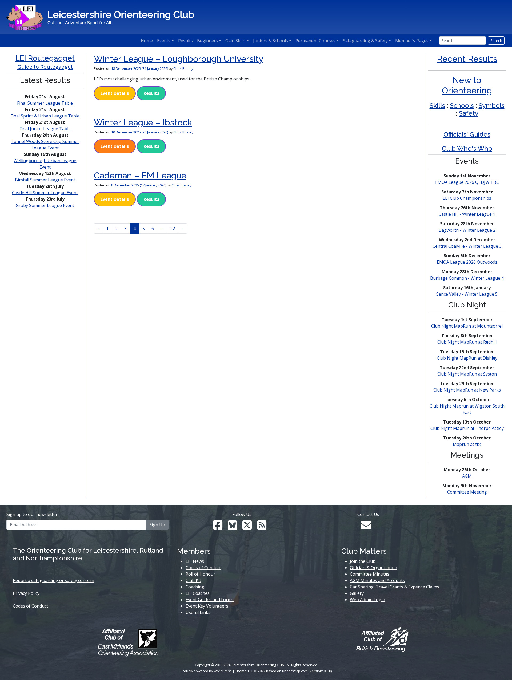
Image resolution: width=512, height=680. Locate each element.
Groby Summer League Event (45, 205)
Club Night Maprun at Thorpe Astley (467, 428)
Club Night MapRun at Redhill (467, 342)
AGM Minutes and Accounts (377, 580)
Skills (437, 105)
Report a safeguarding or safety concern (53, 580)
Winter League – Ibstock (143, 122)
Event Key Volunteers (207, 606)
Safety (468, 113)
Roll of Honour (200, 574)
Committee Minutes (369, 574)
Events (163, 41)
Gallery (357, 593)
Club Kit (193, 580)
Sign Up (157, 525)
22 (172, 228)
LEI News (195, 561)
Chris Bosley (183, 68)
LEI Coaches (198, 593)
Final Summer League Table (45, 103)
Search (496, 40)
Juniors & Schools (270, 41)
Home (147, 41)
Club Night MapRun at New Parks (467, 390)
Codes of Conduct (30, 606)
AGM (467, 476)
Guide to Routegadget (45, 66)
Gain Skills (235, 41)
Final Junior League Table (45, 129)
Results (185, 41)
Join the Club (362, 561)
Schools (462, 105)
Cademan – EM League (140, 175)
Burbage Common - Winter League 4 (467, 278)
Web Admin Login (367, 599)
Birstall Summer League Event (45, 180)
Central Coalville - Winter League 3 (467, 246)
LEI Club (467, 198)
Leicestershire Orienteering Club (120, 14)
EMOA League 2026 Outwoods (467, 262)
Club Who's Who (467, 148)
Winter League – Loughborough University (178, 59)
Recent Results (467, 59)
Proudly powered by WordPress (206, 671)
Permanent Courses (315, 41)
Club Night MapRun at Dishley (467, 358)
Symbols (492, 105)
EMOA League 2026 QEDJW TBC (467, 182)
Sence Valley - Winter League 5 (467, 294)
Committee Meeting (467, 492)
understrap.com (295, 671)
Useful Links (198, 612)
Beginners (207, 41)
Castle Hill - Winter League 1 (467, 214)
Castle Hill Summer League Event (45, 193)
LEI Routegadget (45, 58)
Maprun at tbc (467, 444)
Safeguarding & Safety (365, 41)
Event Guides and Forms (210, 599)
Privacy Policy (26, 593)
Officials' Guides (466, 134)
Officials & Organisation (373, 568)
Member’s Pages (412, 41)
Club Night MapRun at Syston (467, 374)
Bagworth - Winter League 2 (467, 230)
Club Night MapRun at (467, 326)
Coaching (195, 587)
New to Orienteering (467, 85)
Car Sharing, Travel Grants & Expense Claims (394, 587)
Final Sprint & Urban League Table (44, 116)
